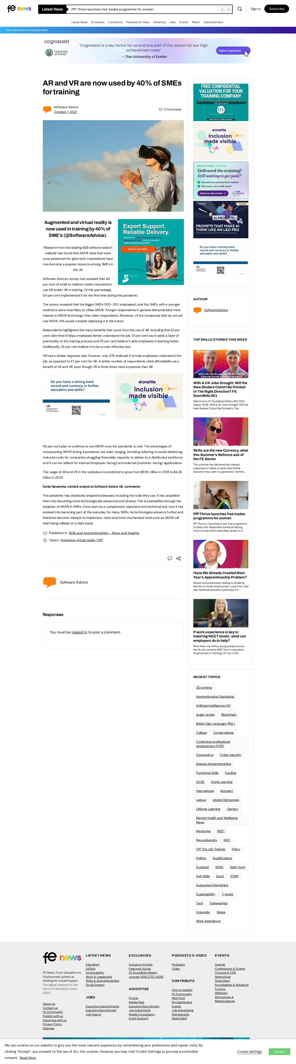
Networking (223, 977)
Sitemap (48, 1028)
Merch (196, 22)
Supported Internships (212, 885)
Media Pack (137, 1002)
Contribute (115, 22)
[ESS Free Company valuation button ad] (220, 102)
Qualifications (222, 858)
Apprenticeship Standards (215, 696)
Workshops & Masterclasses (225, 999)
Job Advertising (140, 1010)
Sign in (256, 9)
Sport (220, 876)
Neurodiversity (206, 840)
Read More (28, 1058)
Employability (95, 973)
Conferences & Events (230, 969)
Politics (201, 858)
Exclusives (98, 22)
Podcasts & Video (138, 22)
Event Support (138, 1018)
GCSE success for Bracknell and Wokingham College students (117, 9)
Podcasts (178, 964)
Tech (199, 903)
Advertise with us (55, 1020)
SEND (219, 867)
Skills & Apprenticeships (102, 981)
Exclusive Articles (141, 964)
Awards (220, 964)
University (203, 912)
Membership (180, 1014)
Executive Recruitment (101, 1010)
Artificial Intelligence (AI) (213, 705)
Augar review (205, 714)
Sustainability (205, 894)
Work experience (208, 921)
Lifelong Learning (208, 809)
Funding (230, 773)
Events (183, 22)
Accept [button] (279, 1052)
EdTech (91, 969)
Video (176, 969)
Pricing (133, 998)
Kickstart (226, 791)
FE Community (53, 1012)
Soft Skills (203, 876)
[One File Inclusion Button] (149, 416)
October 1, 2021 (65, 112)
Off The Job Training (210, 849)
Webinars (221, 993)
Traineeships (219, 903)
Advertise (159, 22)
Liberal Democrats (226, 800)
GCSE (200, 782)
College (201, 733)
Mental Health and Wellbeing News (217, 820)
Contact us (50, 1008)
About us (49, 1004)
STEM (234, 876)
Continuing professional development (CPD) (213, 744)
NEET (221, 831)
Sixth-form (237, 867)
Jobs (173, 22)
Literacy (232, 809)
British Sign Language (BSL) (215, 724)
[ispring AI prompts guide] (220, 219)
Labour (201, 800)
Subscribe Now (213, 22)
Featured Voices (140, 969)
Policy (236, 849)
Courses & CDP (225, 973)
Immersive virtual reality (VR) (82, 540)
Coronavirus (204, 755)
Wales (221, 912)
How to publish (182, 990)
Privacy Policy (52, 1024)
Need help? (179, 1018)
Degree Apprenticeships (213, 764)
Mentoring (203, 831)
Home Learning (222, 782)
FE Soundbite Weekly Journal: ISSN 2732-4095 (146, 975)
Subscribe (276, 9)
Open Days (222, 981)
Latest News (79, 22)
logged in (79, 632)
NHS (227, 840)
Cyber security (230, 755)
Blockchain (229, 714)
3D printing (204, 687)
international (205, 791)
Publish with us (53, 1016)
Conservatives (223, 733)
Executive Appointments (102, 1006)
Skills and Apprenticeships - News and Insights (104, 533)
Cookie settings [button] (249, 1051)
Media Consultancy (142, 1014)
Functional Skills (207, 773)
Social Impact (95, 985)
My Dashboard (182, 1002)
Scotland (202, 867)
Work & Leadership (99, 977)
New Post (178, 998)
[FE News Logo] (19, 8)
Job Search (93, 1014)
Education (92, 964)
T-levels (227, 894)
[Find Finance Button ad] (220, 180)
